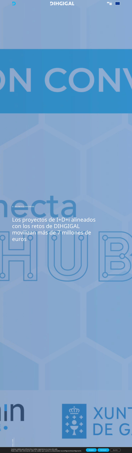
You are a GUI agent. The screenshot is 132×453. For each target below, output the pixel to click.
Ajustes (115, 450)
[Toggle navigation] (109, 3)
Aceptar (91, 450)
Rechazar (103, 450)
